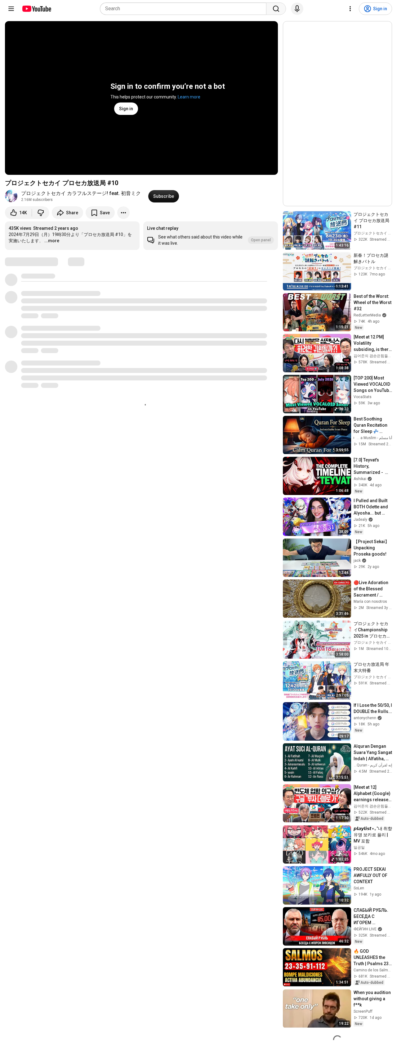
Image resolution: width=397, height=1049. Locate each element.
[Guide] (11, 8)
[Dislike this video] (40, 213)
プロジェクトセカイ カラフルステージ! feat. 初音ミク (81, 193)
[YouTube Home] (36, 8)
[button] (210, 235)
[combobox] (185, 8)
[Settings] (350, 8)
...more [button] (51, 240)
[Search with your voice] (297, 8)
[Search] (276, 8)
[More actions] (123, 213)
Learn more (189, 96)
